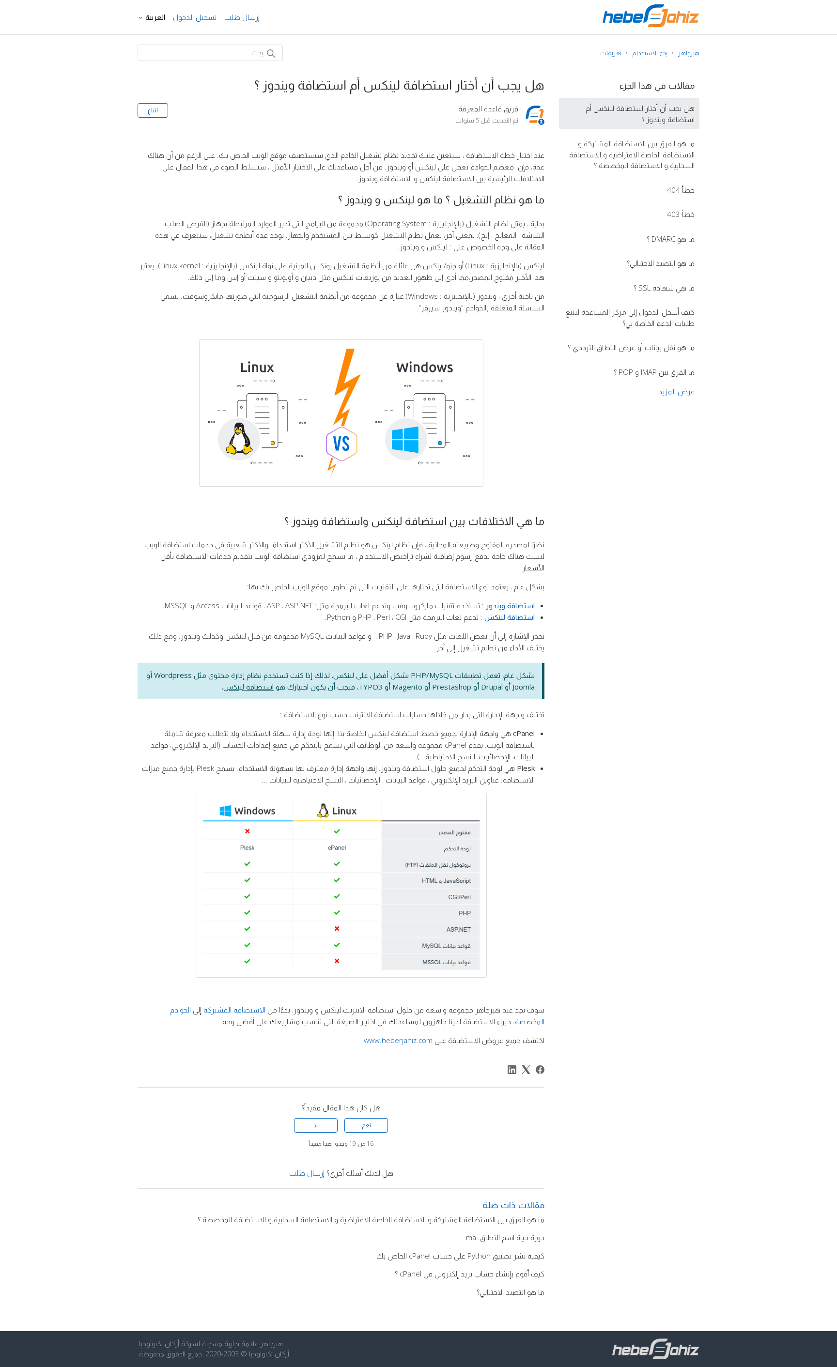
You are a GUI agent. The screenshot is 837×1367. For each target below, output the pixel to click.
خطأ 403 (681, 214)
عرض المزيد (676, 391)
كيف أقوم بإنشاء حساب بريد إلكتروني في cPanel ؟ (469, 1273)
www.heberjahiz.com (398, 1040)
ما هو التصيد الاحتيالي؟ (661, 263)
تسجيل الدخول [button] (195, 17)
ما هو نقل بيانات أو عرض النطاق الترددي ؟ (631, 347)
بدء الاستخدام (649, 52)
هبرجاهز (688, 52)
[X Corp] (526, 1069)
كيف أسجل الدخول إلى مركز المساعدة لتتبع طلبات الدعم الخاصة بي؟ (630, 317)
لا (316, 1125)
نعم (366, 1125)
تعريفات (610, 52)
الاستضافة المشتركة (234, 1009)
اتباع (153, 110)
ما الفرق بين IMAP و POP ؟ (654, 372)
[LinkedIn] (512, 1069)
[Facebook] (540, 1069)
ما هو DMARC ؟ (671, 239)
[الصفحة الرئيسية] (651, 24)
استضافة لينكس (248, 686)
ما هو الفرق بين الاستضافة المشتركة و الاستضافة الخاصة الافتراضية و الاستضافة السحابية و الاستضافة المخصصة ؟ (632, 154)
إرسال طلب (242, 17)
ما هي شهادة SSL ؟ (664, 287)
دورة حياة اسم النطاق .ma (505, 1237)
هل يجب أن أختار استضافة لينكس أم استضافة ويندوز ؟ (640, 113)
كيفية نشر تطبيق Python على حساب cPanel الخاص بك (460, 1255)
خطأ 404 (681, 190)
